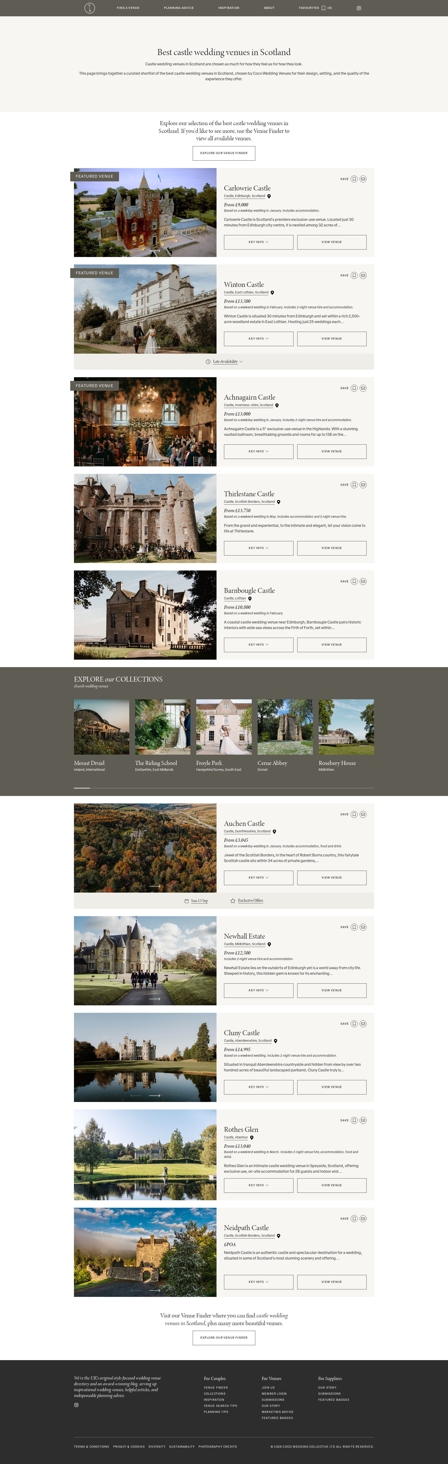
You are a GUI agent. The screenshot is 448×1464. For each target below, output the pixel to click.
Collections (215, 1394)
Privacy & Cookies (129, 1447)
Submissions (273, 1400)
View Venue (332, 242)
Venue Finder (224, 153)
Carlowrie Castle (247, 188)
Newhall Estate (244, 936)
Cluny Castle (242, 1033)
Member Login (274, 1394)
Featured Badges (277, 1418)
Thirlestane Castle (249, 494)
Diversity (157, 1447)
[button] (128, 8)
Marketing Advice (278, 1412)
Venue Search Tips (220, 1406)
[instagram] (358, 8)
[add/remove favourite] (354, 179)
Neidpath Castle (246, 1228)
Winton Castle (244, 284)
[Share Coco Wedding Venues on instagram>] (76, 1405)
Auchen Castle (244, 823)
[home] (90, 8)
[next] (154, 250)
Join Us (268, 1388)
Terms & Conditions (91, 1447)
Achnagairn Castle (249, 397)
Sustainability (182, 1447)
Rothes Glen (241, 1129)
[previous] (136, 250)
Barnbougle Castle (249, 590)
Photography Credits (218, 1447)
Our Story (271, 1406)
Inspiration (214, 1400)
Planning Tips (216, 1412)
